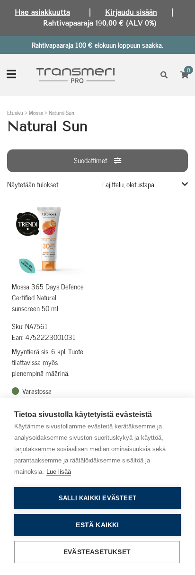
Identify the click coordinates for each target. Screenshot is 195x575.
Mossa (36, 112)
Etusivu (15, 112)
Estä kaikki (97, 525)
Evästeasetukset (97, 552)
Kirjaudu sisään (131, 12)
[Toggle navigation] (11, 75)
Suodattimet (90, 160)
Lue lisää (58, 471)
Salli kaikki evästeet (97, 498)
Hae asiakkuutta (42, 12)
